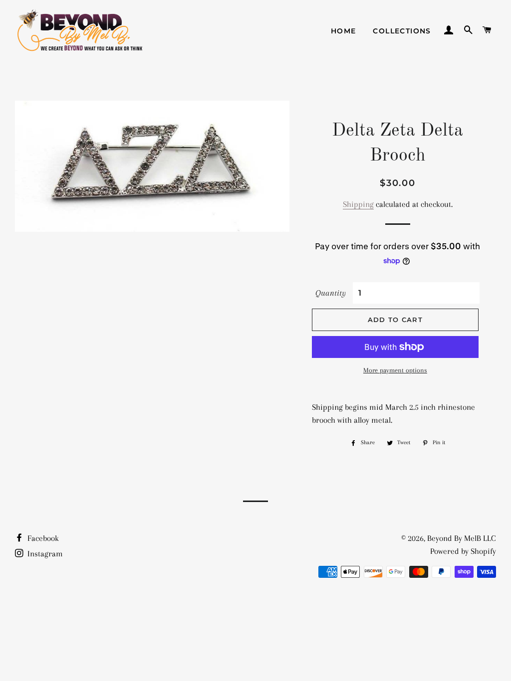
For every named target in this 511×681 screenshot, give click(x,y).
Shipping (358, 204)
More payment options (395, 370)
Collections (402, 30)
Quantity (330, 293)
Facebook (42, 538)
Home (343, 30)
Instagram (44, 553)
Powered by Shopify (463, 551)
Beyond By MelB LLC (461, 538)
